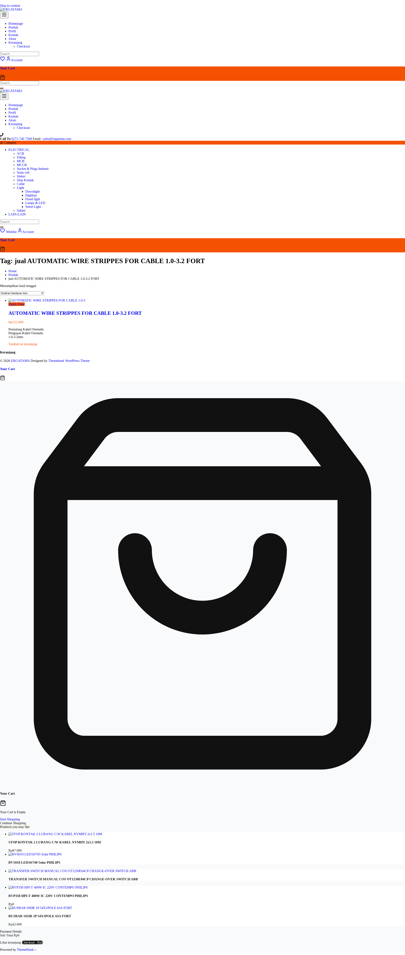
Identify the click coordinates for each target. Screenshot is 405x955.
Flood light (32, 199)
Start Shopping (10, 819)
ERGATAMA (20, 361)
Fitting (21, 157)
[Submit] (1, 88)
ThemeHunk (26, 949)
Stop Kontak (25, 180)
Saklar (21, 210)
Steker (21, 176)
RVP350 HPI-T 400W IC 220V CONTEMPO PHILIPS (48, 896)
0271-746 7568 (21, 139)
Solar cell (23, 172)
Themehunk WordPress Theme (69, 361)
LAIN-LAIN (17, 214)
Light (20, 187)
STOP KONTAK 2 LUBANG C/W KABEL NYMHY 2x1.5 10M (54, 842)
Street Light (33, 206)
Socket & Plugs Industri (33, 168)
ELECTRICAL (19, 150)
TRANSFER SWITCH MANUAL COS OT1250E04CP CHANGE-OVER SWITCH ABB (73, 879)
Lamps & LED (35, 203)
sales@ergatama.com (57, 139)
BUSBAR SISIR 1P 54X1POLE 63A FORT (39, 916)
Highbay (31, 195)
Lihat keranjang (10, 942)
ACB (20, 153)
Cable (21, 184)
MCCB (22, 165)
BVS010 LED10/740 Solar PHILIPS (34, 862)
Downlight (32, 191)
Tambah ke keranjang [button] (22, 344)
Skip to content (10, 5)
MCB (20, 161)
